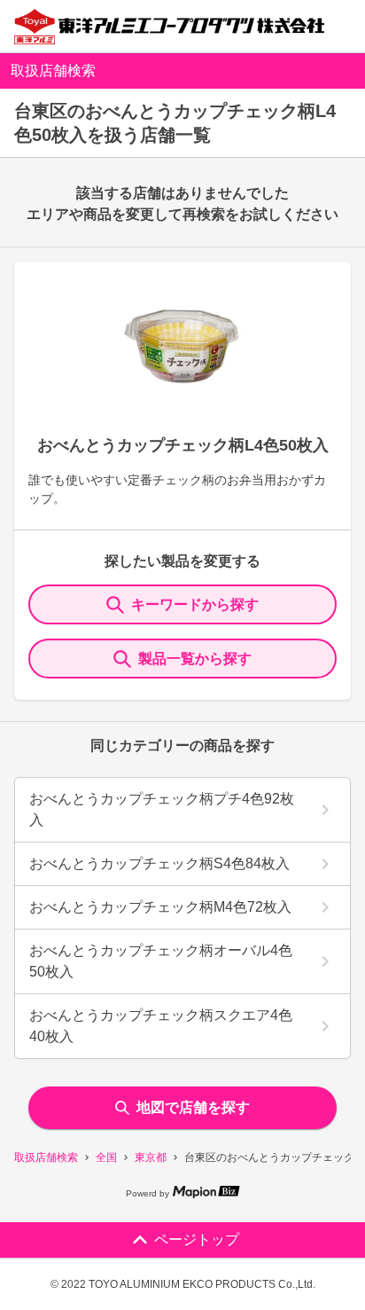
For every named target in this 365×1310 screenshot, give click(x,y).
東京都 (151, 1157)
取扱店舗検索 (46, 1157)
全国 (106, 1157)
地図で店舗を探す (193, 1107)
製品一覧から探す (195, 658)
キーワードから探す (195, 604)
